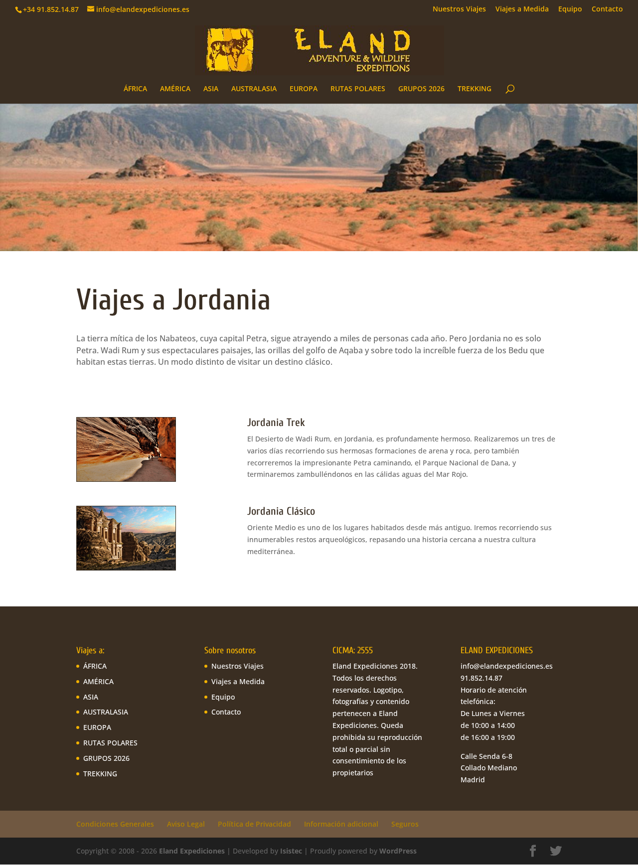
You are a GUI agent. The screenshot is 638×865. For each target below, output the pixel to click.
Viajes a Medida (522, 9)
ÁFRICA (135, 89)
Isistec (291, 851)
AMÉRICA (175, 89)
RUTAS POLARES (357, 89)
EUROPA (304, 89)
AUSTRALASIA (254, 89)
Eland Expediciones (192, 851)
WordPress (398, 851)
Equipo (570, 9)
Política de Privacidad (254, 824)
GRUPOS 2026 (421, 89)
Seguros (405, 824)
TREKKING (474, 89)
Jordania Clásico (281, 511)
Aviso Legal (186, 824)
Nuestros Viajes (459, 9)
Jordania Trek (276, 422)
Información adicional (341, 824)
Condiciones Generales (115, 824)
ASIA (210, 89)
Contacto (607, 9)
